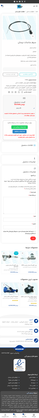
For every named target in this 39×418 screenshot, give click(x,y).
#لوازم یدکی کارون (31, 88)
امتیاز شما (33, 192)
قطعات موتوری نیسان (32, 301)
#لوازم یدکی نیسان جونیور (25, 90)
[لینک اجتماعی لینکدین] (17, 1)
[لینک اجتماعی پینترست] (19, 1)
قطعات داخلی (30, 12)
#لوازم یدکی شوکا (11, 86)
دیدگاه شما (32, 195)
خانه (37, 12)
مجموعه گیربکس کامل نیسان (11, 296)
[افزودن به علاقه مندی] (22, 253)
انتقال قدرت (34, 267)
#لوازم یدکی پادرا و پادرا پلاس (24, 86)
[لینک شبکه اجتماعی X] (22, 1)
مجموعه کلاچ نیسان (27, 267)
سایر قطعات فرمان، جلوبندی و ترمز (11, 270)
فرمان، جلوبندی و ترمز (13, 268)
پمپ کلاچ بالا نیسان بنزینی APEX (29, 265)
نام (34, 216)
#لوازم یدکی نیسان (20, 88)
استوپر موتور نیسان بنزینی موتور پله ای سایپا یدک (29, 297)
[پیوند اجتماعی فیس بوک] (25, 1)
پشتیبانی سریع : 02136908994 (10, 353)
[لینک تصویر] (19, 365)
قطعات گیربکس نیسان (8, 298)
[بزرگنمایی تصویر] (33, 36)
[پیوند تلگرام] (14, 1)
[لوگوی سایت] (19, 6)
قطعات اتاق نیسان (19, 12)
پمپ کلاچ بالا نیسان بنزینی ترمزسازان (12, 265)
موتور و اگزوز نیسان (32, 300)
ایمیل (34, 224)
